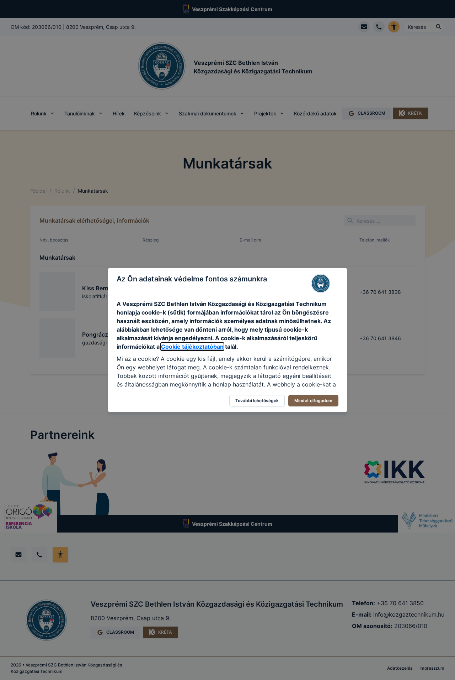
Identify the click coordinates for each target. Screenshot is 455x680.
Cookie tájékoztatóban (192, 346)
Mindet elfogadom (313, 400)
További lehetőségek (257, 400)
